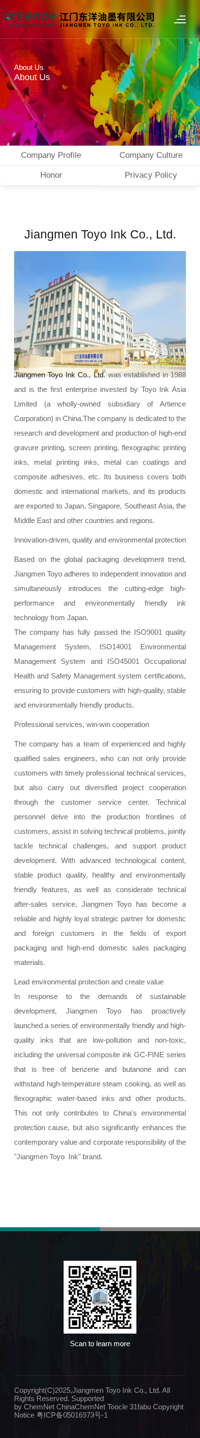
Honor (51, 175)
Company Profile (51, 155)
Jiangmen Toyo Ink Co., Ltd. (100, 234)
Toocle (117, 1407)
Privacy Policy (151, 175)
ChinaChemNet (80, 1407)
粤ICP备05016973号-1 (72, 1415)
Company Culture (151, 155)
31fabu (140, 1407)
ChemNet (39, 1407)
